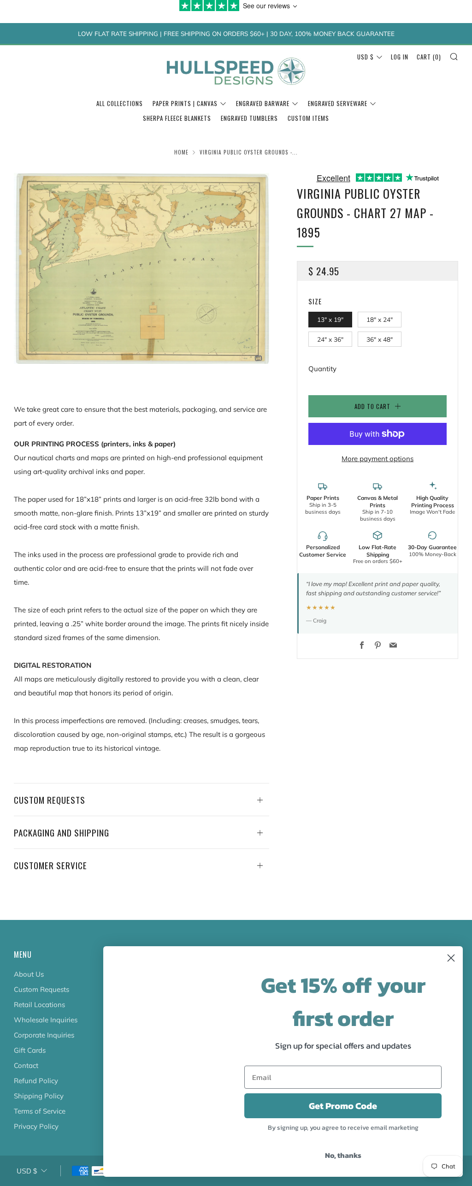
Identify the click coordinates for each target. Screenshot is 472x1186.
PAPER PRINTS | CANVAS (185, 103)
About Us (29, 974)
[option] (142, 268)
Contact (26, 1065)
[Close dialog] (451, 958)
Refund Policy (36, 1080)
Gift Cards (30, 1050)
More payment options (377, 458)
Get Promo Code (343, 1106)
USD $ (365, 56)
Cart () (429, 56)
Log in (399, 56)
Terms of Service (39, 1111)
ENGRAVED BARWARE (262, 103)
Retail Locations (39, 1004)
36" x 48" (379, 339)
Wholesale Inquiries (45, 1019)
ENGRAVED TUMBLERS (249, 118)
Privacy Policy (36, 1126)
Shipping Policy (39, 1095)
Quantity (322, 368)
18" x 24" (379, 319)
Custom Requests (41, 989)
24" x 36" (330, 339)
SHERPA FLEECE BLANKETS (177, 118)
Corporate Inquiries (44, 1035)
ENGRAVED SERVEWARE (337, 103)
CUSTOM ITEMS (308, 118)
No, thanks (343, 1155)
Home (181, 152)
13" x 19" (330, 319)
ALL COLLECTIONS (119, 103)
